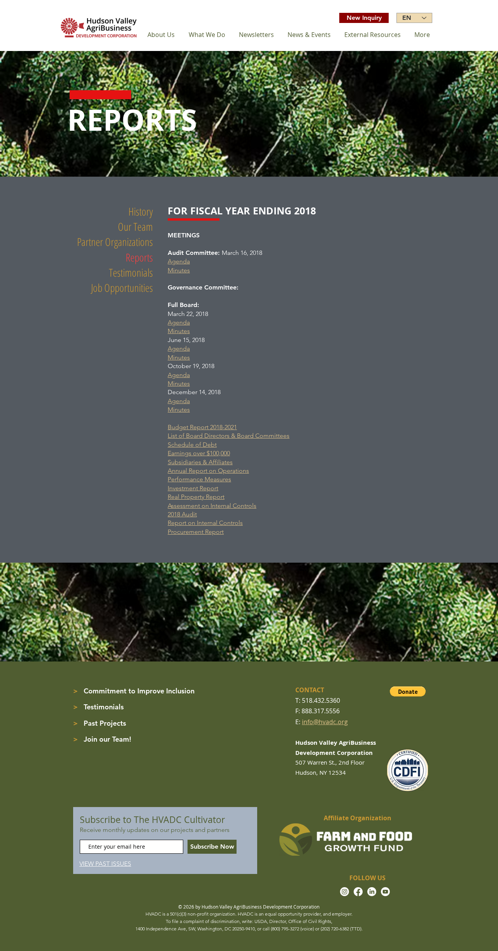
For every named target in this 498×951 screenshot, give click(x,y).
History (140, 211)
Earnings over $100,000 (199, 453)
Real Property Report (196, 496)
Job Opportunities (122, 287)
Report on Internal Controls (205, 522)
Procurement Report (196, 531)
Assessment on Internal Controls (212, 505)
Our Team (135, 226)
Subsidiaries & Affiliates (200, 462)
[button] (408, 691)
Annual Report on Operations (208, 470)
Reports (139, 257)
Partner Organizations (115, 241)
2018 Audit (182, 514)
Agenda (179, 261)
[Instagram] (344, 891)
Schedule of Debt (192, 444)
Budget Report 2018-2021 (202, 427)
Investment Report (193, 488)
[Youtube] (385, 891)
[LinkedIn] (371, 891)
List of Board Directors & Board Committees (228, 435)
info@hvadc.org (325, 722)
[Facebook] (358, 891)
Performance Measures (199, 479)
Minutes (179, 270)
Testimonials (131, 272)
